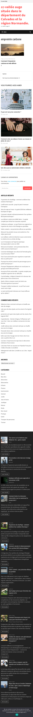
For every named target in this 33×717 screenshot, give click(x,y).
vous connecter (12, 181)
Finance (3, 388)
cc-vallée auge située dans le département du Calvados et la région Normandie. (15, 15)
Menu (5, 32)
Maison (3, 405)
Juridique (3, 402)
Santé (2, 417)
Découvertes (4, 382)
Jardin (3, 397)
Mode (2, 408)
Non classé (4, 411)
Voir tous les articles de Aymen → (11, 78)
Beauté (3, 374)
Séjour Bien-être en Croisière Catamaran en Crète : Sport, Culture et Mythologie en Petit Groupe (20, 686)
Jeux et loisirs (5, 399)
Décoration (4, 380)
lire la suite (5, 541)
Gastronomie (4, 391)
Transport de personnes (8, 419)
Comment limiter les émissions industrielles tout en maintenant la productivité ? (18, 498)
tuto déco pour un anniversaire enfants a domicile (16, 168)
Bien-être (3, 377)
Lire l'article (5, 454)
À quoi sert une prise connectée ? (11, 112)
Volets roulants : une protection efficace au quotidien (16, 229)
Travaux (3, 422)
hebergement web (6, 350)
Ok (17, 714)
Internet (3, 394)
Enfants (3, 385)
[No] (31, 712)
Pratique (3, 414)
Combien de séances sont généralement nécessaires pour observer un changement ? (20, 639)
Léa (2, 341)
